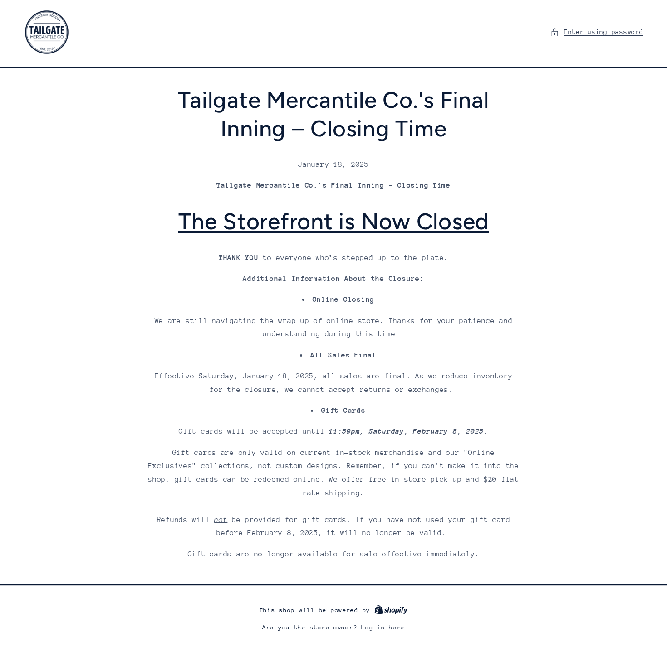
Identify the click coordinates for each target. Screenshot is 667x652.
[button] (596, 32)
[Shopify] (391, 610)
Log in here (383, 627)
